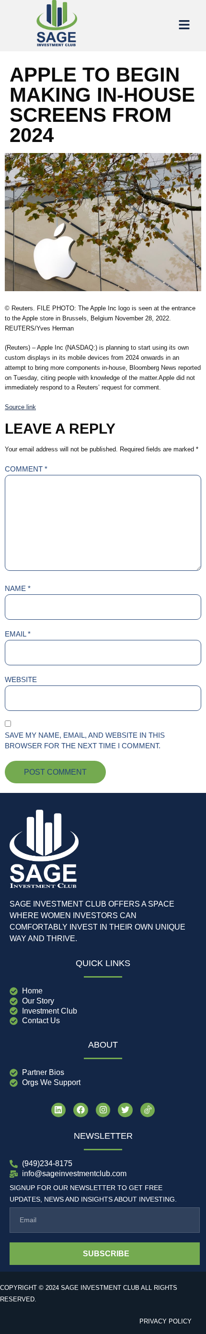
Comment (26, 469)
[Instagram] (103, 1110)
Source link (20, 407)
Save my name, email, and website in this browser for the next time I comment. (85, 740)
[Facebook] (80, 1110)
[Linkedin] (58, 1110)
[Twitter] (125, 1110)
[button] (184, 25)
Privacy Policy (165, 1321)
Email (18, 634)
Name (18, 588)
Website (21, 679)
